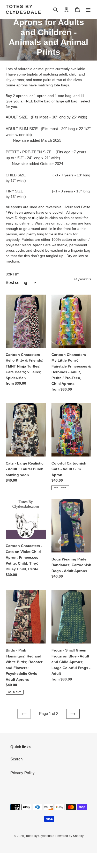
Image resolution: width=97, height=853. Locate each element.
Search (16, 759)
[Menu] (88, 9)
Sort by (12, 274)
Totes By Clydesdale (23, 9)
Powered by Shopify (69, 836)
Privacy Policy (22, 772)
